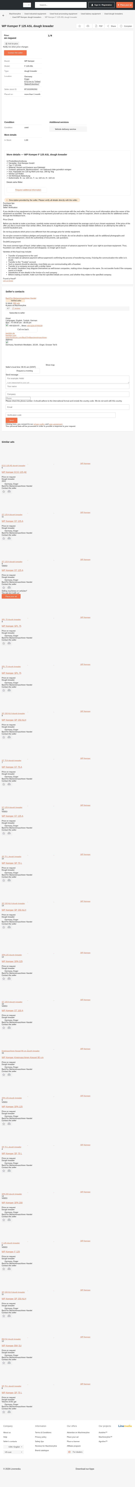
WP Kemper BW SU (11, 1345)
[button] (80, 26)
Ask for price (13, 44)
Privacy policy (40, 1437)
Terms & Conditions (43, 1432)
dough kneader (30, 71)
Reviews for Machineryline (46, 1446)
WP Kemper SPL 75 (11, 626)
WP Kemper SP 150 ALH (14, 720)
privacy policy (39, 424)
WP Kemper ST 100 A (12, 1010)
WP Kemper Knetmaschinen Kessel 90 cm (23, 1057)
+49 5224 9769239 (34, 326)
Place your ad (11, 596)
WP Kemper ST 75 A (12, 767)
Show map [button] (50, 365)
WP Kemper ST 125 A (12, 521)
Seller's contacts (10, 1441)
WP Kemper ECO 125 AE (14, 472)
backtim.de (10, 333)
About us (7, 1432)
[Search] (37, 5)
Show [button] (24, 326)
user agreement (55, 424)
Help (5, 1437)
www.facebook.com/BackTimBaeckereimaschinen (26, 337)
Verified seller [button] (16, 301)
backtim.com (11, 335)
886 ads (16, 303)
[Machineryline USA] (11, 5)
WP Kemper (29, 61)
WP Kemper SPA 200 (12, 1202)
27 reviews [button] (16, 308)
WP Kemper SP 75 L (12, 863)
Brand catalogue (42, 1450)
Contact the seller (15, 53)
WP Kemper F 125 (11, 1251)
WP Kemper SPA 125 (12, 961)
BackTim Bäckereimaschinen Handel (21, 298)
